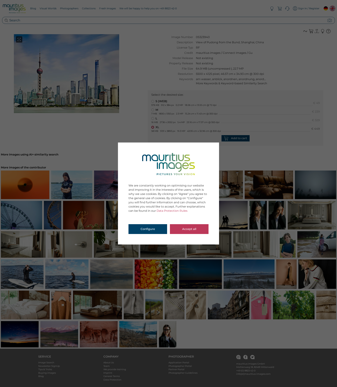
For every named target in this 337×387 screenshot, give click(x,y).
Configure (148, 229)
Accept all (189, 229)
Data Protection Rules (172, 210)
